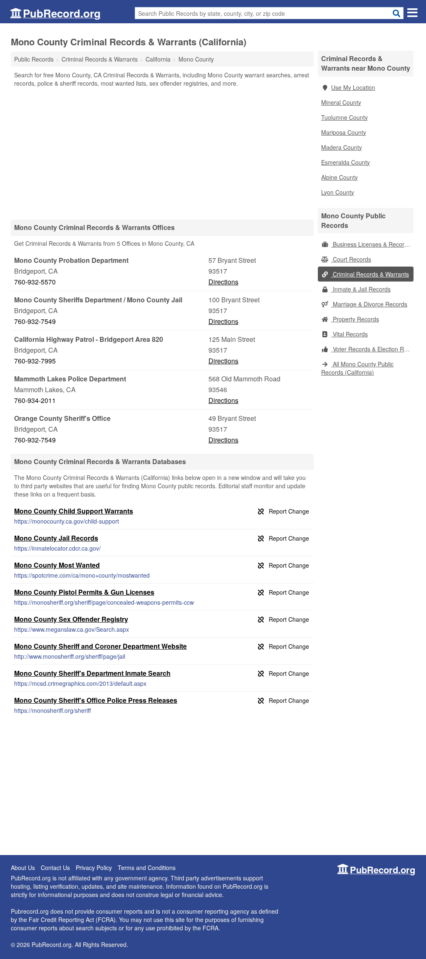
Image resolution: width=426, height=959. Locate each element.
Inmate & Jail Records (361, 289)
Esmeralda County (345, 162)
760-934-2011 (35, 400)
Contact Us (55, 867)
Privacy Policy (94, 867)
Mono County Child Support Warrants (73, 511)
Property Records (355, 319)
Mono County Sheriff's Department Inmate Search (92, 673)
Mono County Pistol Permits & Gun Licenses (84, 592)
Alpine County (339, 177)
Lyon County (337, 192)
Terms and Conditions (147, 867)
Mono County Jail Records (56, 538)
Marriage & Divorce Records (369, 304)
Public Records (34, 59)
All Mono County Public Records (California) (357, 368)
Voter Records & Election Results (372, 349)
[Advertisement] (162, 153)
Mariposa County (343, 132)
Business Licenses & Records (371, 244)
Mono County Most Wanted (57, 565)
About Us (23, 867)
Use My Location (353, 87)
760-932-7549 (35, 321)
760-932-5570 (35, 282)
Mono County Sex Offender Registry (71, 619)
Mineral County (341, 102)
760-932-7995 (35, 361)
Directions (223, 282)
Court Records (351, 259)
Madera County (341, 147)
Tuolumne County (344, 117)
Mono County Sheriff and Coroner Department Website (100, 646)
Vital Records (349, 334)
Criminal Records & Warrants (370, 274)
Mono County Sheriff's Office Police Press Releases (95, 700)
